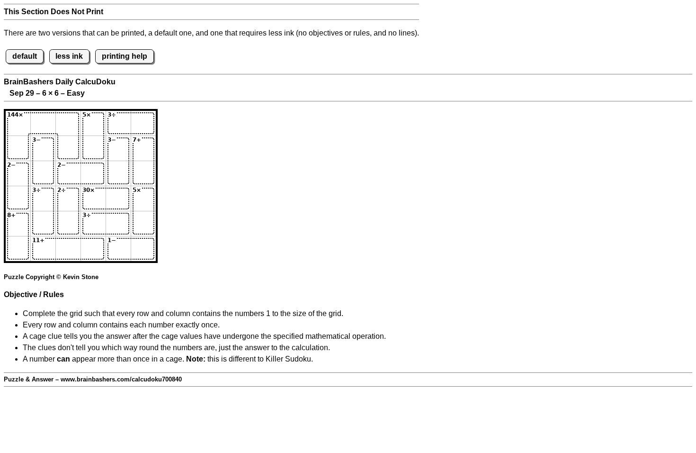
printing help (124, 56)
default (24, 56)
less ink (69, 56)
